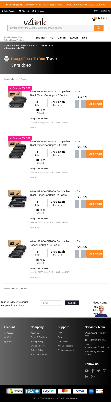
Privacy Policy (37, 341)
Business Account (66, 350)
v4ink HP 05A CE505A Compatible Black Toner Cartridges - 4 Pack (50, 143)
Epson (74, 37)
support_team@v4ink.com (97, 347)
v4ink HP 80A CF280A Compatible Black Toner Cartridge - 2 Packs (50, 193)
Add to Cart (95, 104)
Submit (71, 303)
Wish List (25, 11)
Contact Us (105, 11)
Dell (84, 37)
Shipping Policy (38, 346)
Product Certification (40, 354)
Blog (60, 337)
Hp (51, 37)
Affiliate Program (65, 346)
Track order (39, 11)
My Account (8, 333)
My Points (7, 341)
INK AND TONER (20, 45)
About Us (35, 333)
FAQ (96, 11)
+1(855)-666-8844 (98, 340)
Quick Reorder (9, 11)
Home (6, 45)
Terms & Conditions (39, 337)
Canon (62, 37)
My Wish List (9, 337)
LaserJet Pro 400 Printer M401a (57, 122)
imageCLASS (47, 45)
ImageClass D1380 (15, 48)
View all (33, 128)
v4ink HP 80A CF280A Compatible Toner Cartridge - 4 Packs (50, 243)
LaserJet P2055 (36, 122)
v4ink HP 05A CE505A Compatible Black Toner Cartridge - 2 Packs (50, 93)
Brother (40, 37)
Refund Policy (37, 350)
